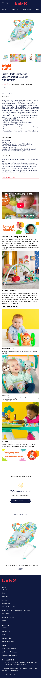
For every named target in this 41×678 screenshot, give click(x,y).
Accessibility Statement (9, 648)
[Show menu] (3, 3)
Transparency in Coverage (9, 655)
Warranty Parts (6, 631)
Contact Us (5, 628)
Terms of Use (6, 614)
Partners (4, 600)
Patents (4, 621)
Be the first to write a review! (20, 501)
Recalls (4, 645)
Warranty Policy (6, 638)
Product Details (7, 93)
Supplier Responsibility (8, 617)
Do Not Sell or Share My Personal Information (16, 610)
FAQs (3, 635)
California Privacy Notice (9, 607)
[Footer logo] (9, 580)
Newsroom (5, 596)
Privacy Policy (6, 603)
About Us (4, 589)
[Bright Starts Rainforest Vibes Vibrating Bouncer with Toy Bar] (20, 540)
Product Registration (8, 641)
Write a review (26, 84)
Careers (4, 593)
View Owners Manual (8, 177)
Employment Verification (9, 652)
